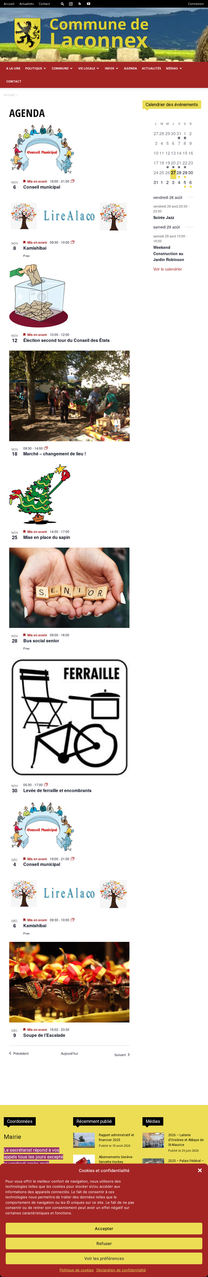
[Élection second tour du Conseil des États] (69, 296)
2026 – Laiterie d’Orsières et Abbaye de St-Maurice (186, 1140)
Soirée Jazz (163, 217)
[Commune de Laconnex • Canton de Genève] (81, 35)
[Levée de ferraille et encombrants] (69, 717)
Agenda (130, 68)
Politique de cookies (77, 1270)
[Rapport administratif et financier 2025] (84, 1140)
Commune (60, 68)
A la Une (13, 68)
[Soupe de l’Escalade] (69, 982)
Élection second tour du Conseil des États (66, 340)
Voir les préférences (104, 1258)
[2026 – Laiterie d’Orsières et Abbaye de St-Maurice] (153, 1140)
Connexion (196, 4)
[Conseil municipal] (69, 148)
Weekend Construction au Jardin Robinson (168, 253)
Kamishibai (34, 248)
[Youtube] (88, 4)
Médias (172, 68)
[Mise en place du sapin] (69, 494)
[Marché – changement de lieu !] (69, 396)
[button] (200, 1170)
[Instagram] (71, 4)
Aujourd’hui (69, 1053)
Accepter (104, 1228)
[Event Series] (72, 181)
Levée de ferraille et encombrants (57, 790)
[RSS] (80, 4)
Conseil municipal (41, 187)
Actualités (27, 4)
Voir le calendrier (167, 269)
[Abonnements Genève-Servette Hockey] (84, 1162)
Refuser (104, 1243)
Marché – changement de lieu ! (54, 453)
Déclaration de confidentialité (121, 1270)
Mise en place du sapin (46, 537)
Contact (44, 4)
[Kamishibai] (69, 216)
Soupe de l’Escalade (44, 1035)
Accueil (9, 4)
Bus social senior (41, 640)
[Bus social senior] (69, 588)
